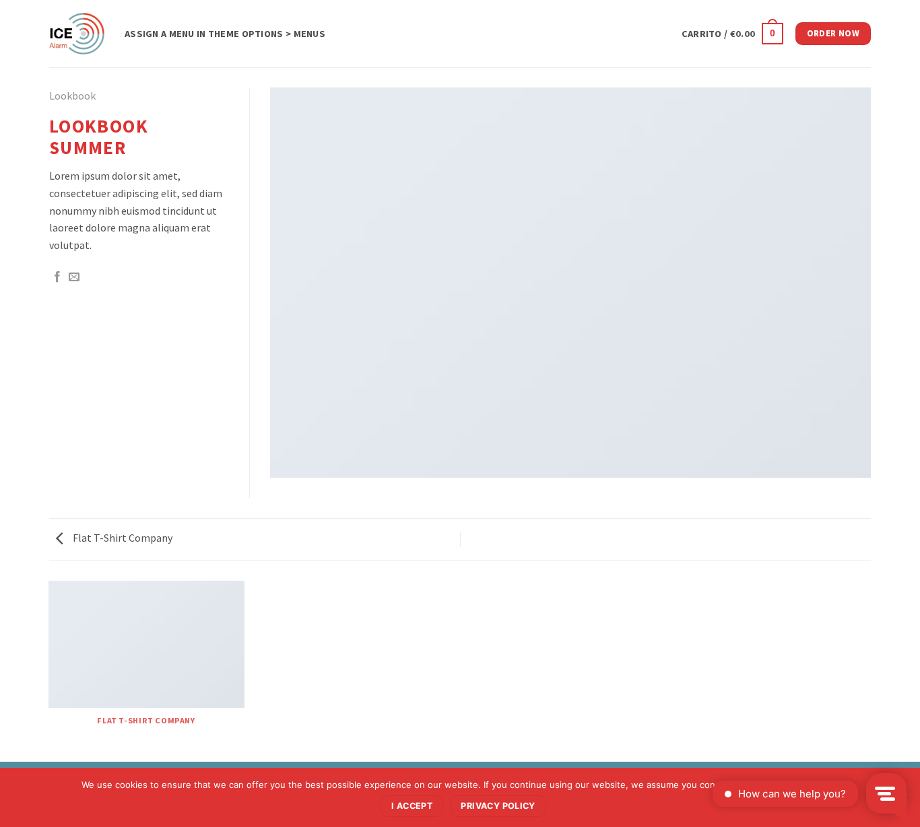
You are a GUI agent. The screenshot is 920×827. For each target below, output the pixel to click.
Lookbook (72, 95)
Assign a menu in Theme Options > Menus (225, 34)
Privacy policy (498, 806)
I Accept (411, 806)
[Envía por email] (74, 277)
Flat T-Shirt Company (121, 537)
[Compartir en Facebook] (57, 277)
